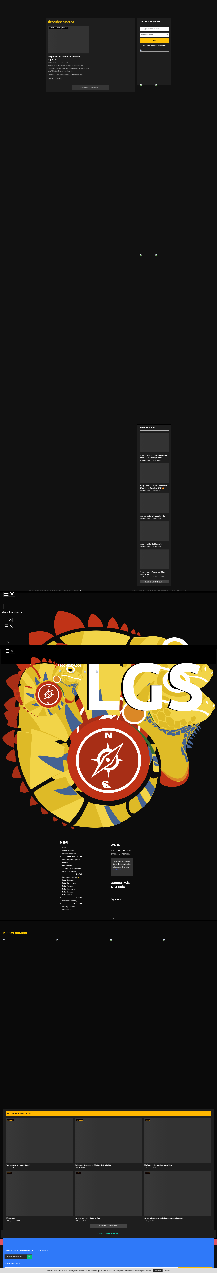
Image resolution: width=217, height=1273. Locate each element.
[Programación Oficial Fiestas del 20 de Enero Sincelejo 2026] (154, 442)
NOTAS (59, 28)
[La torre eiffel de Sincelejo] (154, 531)
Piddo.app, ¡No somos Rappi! (18, 1165)
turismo (58, 78)
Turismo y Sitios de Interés (71, 868)
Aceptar (158, 1271)
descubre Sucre (77, 74)
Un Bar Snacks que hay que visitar (158, 1165)
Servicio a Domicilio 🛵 (70, 901)
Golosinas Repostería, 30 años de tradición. (93, 1165)
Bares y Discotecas (69, 871)
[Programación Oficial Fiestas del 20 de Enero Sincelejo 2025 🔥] (154, 473)
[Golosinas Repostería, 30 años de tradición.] (108, 1140)
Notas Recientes (68, 880)
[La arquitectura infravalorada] (154, 503)
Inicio (64, 848)
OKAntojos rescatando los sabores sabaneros (163, 1218)
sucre (51, 78)
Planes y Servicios (177, 590)
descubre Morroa (63, 74)
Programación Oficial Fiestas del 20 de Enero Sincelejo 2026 (153, 456)
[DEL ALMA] (39, 1193)
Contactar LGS (151, 590)
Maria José (53, 62)
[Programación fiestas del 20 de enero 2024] (154, 559)
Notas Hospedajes (68, 889)
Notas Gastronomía (69, 883)
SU (80, 590)
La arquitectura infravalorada (152, 516)
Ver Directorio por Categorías (154, 45)
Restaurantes (67, 865)
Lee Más (167, 1270)
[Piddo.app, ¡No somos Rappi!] (39, 1140)
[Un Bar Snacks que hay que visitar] (177, 1140)
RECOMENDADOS (15, 933)
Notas (79, 874)
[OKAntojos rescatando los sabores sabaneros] (177, 1193)
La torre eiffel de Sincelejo (151, 544)
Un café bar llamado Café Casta (88, 1218)
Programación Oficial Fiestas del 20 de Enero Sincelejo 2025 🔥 (153, 486)
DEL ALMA (10, 1218)
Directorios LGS (74, 856)
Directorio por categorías (71, 859)
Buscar (155, 40)
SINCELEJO (10, 1120)
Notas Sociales (67, 892)
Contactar (77, 903)
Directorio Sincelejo (138, 590)
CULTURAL (52, 28)
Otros (79, 898)
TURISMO (64, 28)
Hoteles (65, 862)
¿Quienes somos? (163, 590)
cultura (51, 74)
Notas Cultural (67, 895)
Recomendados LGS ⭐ (70, 877)
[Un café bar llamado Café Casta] (108, 1193)
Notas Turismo (67, 886)
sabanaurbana (146, 460)
